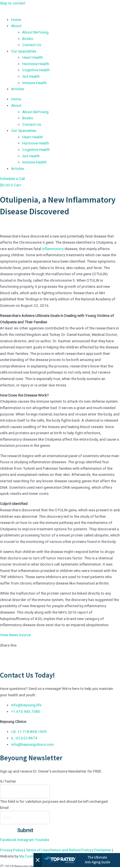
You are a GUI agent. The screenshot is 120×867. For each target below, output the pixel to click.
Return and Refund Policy (71, 850)
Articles (17, 89)
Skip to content (12, 3)
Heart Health (32, 57)
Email (4, 807)
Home (16, 19)
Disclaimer (102, 850)
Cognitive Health (36, 70)
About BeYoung (35, 32)
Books (27, 38)
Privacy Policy (11, 850)
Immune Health (34, 82)
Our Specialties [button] (23, 51)
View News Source (15, 635)
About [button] (16, 25)
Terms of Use (37, 850)
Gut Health (31, 76)
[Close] (37, 860)
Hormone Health (35, 63)
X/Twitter (8, 781)
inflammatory (53, 248)
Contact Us (31, 44)
